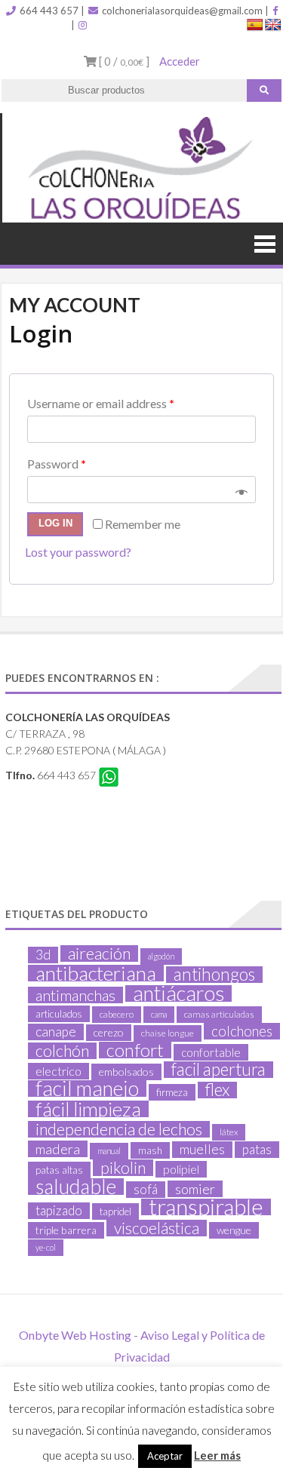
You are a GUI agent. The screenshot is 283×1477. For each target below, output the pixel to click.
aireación (99, 953)
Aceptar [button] (165, 1456)
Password (56, 463)
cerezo (109, 1032)
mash (150, 1150)
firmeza (172, 1092)
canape (55, 1031)
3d (43, 955)
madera (57, 1149)
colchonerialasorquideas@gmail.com (181, 11)
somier (195, 1189)
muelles (202, 1149)
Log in (55, 523)
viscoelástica (156, 1228)
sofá (146, 1189)
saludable (75, 1186)
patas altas (59, 1170)
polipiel (181, 1169)
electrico (58, 1071)
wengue (234, 1230)
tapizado (58, 1210)
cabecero (117, 1014)
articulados (58, 1014)
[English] (273, 25)
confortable (211, 1052)
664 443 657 (47, 11)
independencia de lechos (118, 1129)
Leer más (217, 1455)
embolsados (126, 1071)
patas (257, 1149)
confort (135, 1050)
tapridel (115, 1211)
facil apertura (218, 1069)
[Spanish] (255, 25)
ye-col (45, 1247)
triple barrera (66, 1230)
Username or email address (100, 403)
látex (229, 1132)
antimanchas (75, 995)
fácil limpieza (88, 1109)
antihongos (214, 974)
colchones (241, 1031)
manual (109, 1151)
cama (159, 1014)
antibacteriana (95, 973)
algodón (161, 956)
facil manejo (87, 1088)
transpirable (206, 1207)
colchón (62, 1050)
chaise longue (167, 1033)
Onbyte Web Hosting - (79, 1335)
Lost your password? (78, 552)
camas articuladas (219, 1014)
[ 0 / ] (123, 61)
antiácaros (178, 993)
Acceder (179, 61)
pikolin (123, 1167)
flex (217, 1090)
